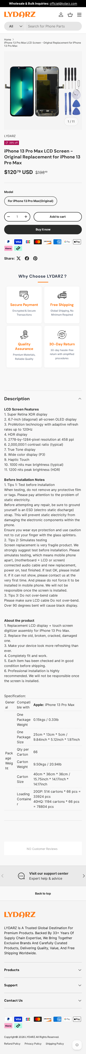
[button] (70, 14)
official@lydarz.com (63, 3)
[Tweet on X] (18, 258)
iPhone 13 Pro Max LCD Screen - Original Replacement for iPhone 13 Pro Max (42, 44)
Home (7, 39)
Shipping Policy (55, 1043)
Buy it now (43, 229)
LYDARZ (10, 136)
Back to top (43, 893)
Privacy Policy (33, 1043)
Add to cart (58, 216)
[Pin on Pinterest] (35, 258)
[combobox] (43, 26)
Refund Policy (12, 1043)
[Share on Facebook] (27, 258)
